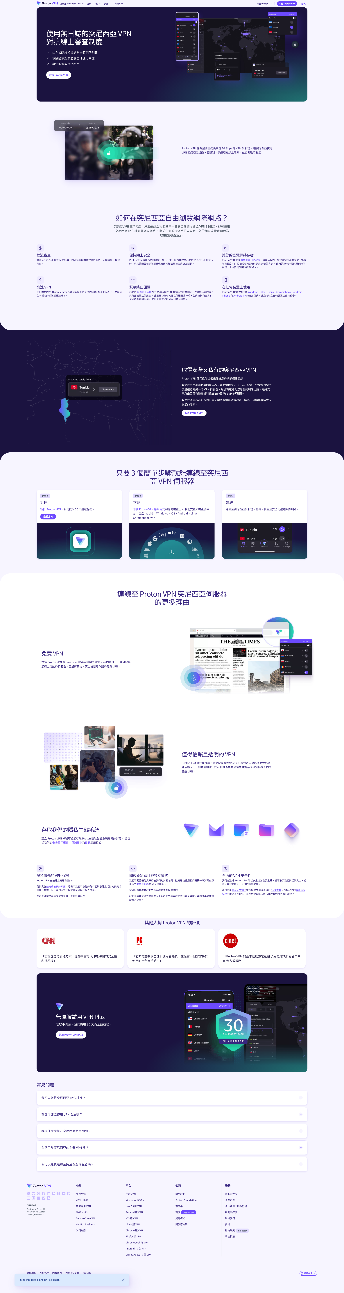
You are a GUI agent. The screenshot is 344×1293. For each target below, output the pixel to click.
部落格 (179, 1206)
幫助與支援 (231, 1194)
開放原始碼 (143, 884)
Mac (263, 292)
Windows (253, 292)
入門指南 (81, 1230)
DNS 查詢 (276, 890)
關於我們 (180, 1194)
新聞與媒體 (231, 1212)
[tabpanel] (172, 949)
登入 (303, 3)
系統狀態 (32, 1273)
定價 (89, 3)
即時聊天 (230, 1230)
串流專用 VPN (83, 1206)
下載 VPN (131, 1194)
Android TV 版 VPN (136, 1248)
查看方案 (48, 516)
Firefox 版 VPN (133, 1236)
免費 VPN (81, 1194)
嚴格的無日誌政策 (250, 260)
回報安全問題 (72, 1273)
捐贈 (227, 1224)
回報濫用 (44, 1273)
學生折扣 (230, 1236)
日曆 (87, 842)
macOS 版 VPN (134, 1206)
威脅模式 (180, 1218)
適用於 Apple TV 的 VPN (138, 1254)
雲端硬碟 (76, 842)
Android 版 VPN (134, 1212)
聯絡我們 (230, 1218)
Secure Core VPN (85, 1218)
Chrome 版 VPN (134, 1230)
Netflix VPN (82, 1212)
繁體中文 (308, 1273)
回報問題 (57, 1273)
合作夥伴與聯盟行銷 (236, 1206)
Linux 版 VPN (133, 1224)
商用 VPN (118, 3)
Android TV (239, 295)
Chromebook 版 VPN (137, 1242)
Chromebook (283, 292)
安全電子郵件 (60, 842)
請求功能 (87, 1273)
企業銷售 (230, 1200)
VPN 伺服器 (82, 1200)
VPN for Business (85, 1224)
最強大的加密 (239, 890)
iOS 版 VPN (132, 1218)
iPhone (226, 295)
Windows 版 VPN (135, 1200)
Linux (271, 292)
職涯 (177, 1212)
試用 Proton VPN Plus (71, 1034)
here (56, 1279)
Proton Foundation (186, 1200)
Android (297, 292)
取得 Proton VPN (287, 3)
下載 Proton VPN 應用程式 (149, 509)
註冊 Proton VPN (50, 509)
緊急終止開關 (144, 292)
